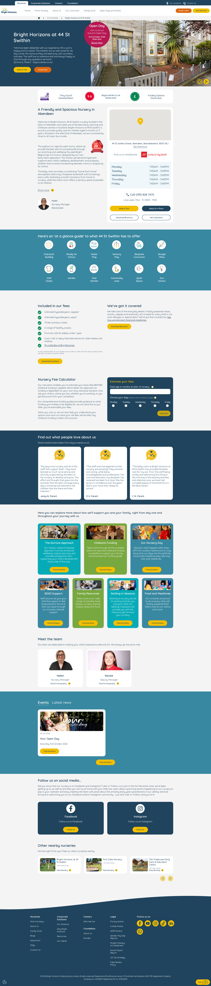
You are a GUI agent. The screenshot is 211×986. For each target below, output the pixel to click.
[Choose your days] (155, 397)
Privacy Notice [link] (117, 921)
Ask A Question (156, 217)
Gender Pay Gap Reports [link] (117, 937)
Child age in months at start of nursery (129, 386)
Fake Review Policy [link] (116, 963)
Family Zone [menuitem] (89, 10)
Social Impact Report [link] (116, 951)
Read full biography (58, 683)
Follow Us (71, 829)
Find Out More (59, 570)
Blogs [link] (32, 935)
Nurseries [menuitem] (21, 3)
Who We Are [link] (89, 921)
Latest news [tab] (61, 702)
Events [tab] (43, 702)
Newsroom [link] (35, 940)
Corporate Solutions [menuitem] (40, 3)
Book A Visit (184, 11)
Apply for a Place (156, 208)
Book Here (97, 42)
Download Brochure (124, 217)
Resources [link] (61, 936)
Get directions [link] (140, 146)
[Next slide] (206, 81)
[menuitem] (27, 11)
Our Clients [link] (62, 941)
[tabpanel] (105, 737)
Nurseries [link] (35, 916)
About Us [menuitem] (57, 10)
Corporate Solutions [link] (62, 918)
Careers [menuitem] (58, 3)
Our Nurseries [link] (52, 18)
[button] (59, 473)
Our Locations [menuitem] (175, 3)
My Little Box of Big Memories (59, 345)
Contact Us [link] (35, 950)
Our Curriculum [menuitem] (72, 10)
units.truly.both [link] (157, 154)
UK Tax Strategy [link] (117, 957)
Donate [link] (87, 938)
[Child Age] (152, 387)
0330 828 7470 (201, 11)
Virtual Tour (43, 70)
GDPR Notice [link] (116, 931)
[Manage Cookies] (5, 982)
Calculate (164, 413)
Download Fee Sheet (50, 361)
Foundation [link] (89, 928)
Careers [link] (88, 916)
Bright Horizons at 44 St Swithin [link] (77, 18)
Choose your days (131, 397)
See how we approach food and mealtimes (139, 318)
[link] (9, 10)
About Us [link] (34, 926)
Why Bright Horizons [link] (62, 930)
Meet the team (57, 208)
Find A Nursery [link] (37, 921)
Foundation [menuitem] (72, 3)
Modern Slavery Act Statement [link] (117, 944)
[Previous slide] (199, 81)
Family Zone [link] (36, 931)
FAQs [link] (32, 945)
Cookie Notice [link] (116, 926)
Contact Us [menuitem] (191, 3)
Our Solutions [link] (63, 924)
